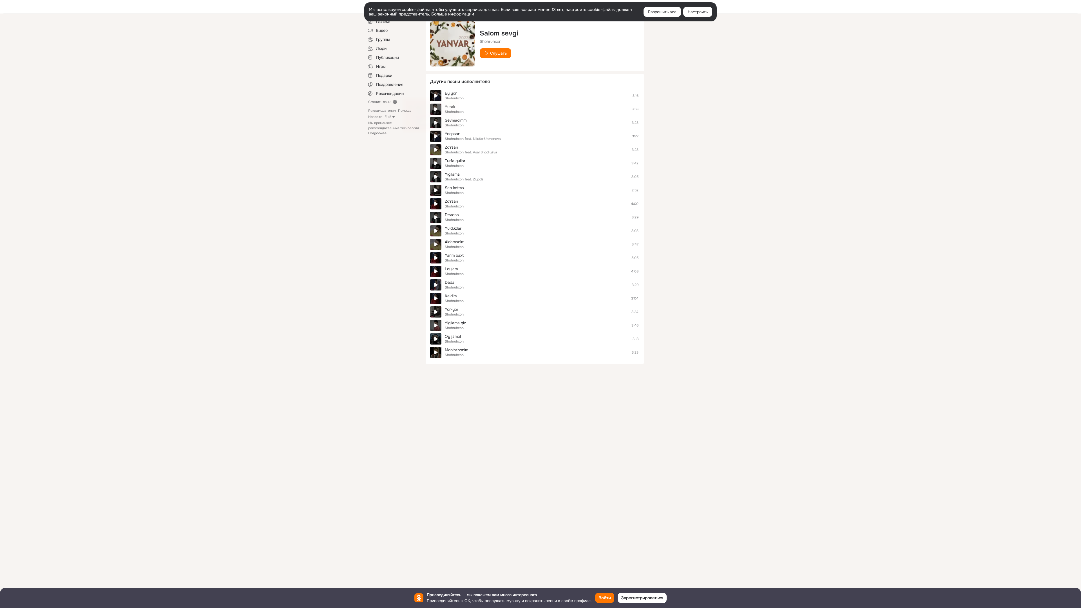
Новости (375, 117)
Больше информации (452, 14)
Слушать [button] (498, 53)
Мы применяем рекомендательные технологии (393, 128)
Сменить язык (379, 102)
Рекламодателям (382, 110)
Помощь (404, 110)
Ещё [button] (388, 117)
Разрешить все (662, 11)
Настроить (698, 11)
